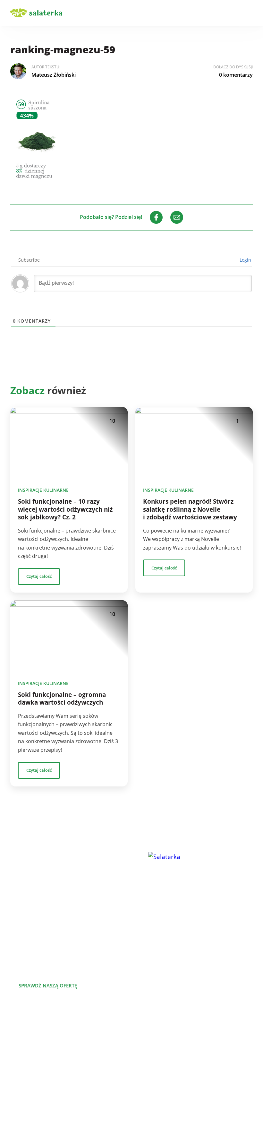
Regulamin (144, 1087)
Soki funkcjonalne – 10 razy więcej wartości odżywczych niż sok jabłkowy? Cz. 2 (65, 509)
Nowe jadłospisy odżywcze (41, 1035)
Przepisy (142, 1046)
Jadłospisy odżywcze (34, 1046)
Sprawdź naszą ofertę (48, 985)
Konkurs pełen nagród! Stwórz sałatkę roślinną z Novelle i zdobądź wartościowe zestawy (190, 509)
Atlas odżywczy (28, 1066)
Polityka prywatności (156, 1077)
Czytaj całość (39, 576)
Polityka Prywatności (83, 1123)
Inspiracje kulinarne (43, 490)
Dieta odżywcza (28, 1056)
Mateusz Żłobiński (53, 74)
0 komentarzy (236, 74)
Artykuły (141, 1035)
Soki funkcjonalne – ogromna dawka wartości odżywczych (62, 699)
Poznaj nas (116, 985)
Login (244, 260)
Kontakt (141, 1066)
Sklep (138, 1056)
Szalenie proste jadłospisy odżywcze (53, 1025)
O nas (138, 1025)
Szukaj (231, 13)
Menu (249, 13)
